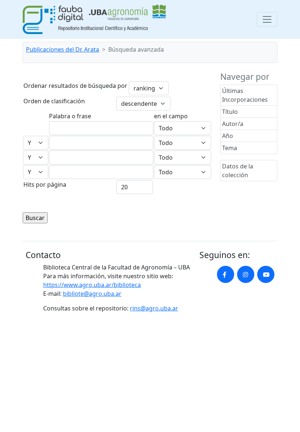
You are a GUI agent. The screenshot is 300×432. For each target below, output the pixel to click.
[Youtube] (265, 274)
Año (227, 136)
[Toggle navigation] (267, 19)
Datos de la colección (237, 170)
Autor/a (232, 124)
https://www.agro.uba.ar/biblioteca (92, 285)
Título (230, 112)
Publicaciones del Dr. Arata (62, 49)
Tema (229, 148)
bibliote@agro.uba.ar (92, 294)
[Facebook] (225, 274)
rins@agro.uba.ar (154, 308)
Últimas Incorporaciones (245, 95)
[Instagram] (245, 274)
